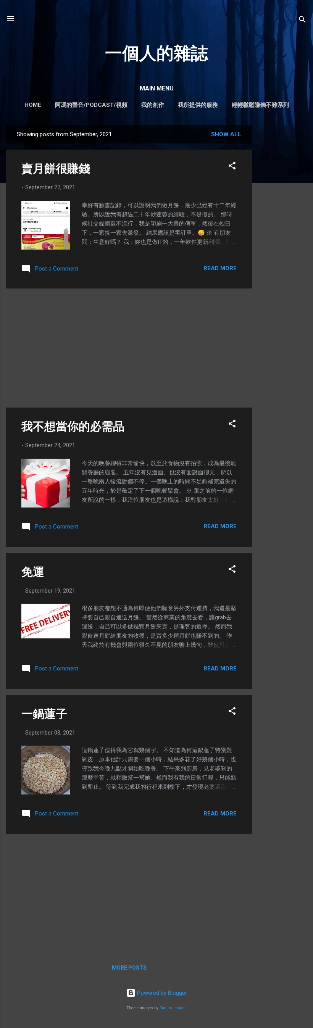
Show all (226, 134)
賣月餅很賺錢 (55, 168)
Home (32, 105)
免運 (32, 571)
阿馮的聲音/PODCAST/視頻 (91, 105)
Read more (220, 268)
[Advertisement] (282, 239)
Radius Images (173, 1007)
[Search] (302, 20)
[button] (232, 167)
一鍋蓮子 (44, 713)
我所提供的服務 (198, 105)
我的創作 (152, 105)
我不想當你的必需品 (72, 426)
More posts (129, 968)
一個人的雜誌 (156, 53)
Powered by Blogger (161, 992)
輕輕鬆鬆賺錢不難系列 (260, 105)
